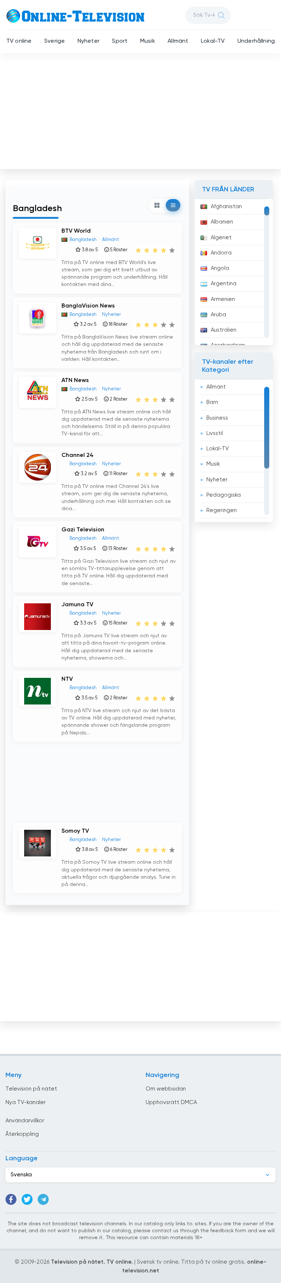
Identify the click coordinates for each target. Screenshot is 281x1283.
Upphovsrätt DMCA (171, 1102)
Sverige (54, 41)
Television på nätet (31, 1089)
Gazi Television (82, 530)
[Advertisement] (141, 113)
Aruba (218, 314)
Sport (119, 41)
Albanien (222, 222)
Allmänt (178, 41)
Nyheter (89, 41)
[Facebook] (10, 1199)
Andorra (221, 253)
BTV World (76, 231)
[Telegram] (43, 1199)
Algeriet (221, 237)
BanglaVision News (88, 306)
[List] (173, 205)
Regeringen (221, 510)
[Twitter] (27, 1199)
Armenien (223, 299)
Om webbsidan (166, 1089)
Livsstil (214, 433)
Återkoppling (22, 1134)
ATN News (75, 380)
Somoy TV (75, 831)
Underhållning (256, 41)
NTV (67, 679)
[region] (234, 272)
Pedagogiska (223, 495)
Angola (220, 268)
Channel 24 (77, 455)
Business (217, 418)
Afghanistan (226, 206)
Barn (212, 402)
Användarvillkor (24, 1120)
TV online (18, 41)
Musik (147, 41)
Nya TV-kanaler (25, 1102)
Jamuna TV (77, 605)
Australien (223, 330)
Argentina (223, 283)
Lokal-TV (213, 41)
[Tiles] (157, 205)
